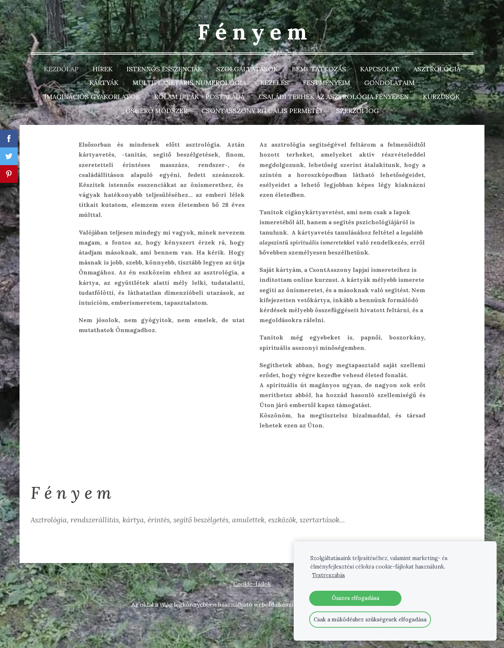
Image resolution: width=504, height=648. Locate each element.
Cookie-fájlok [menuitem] (252, 583)
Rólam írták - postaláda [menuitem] (199, 96)
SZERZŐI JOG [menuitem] (357, 110)
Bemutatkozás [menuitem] (319, 69)
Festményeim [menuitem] (326, 82)
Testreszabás (328, 575)
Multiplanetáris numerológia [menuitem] (189, 82)
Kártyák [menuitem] (103, 82)
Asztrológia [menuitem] (436, 69)
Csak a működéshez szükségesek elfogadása (370, 619)
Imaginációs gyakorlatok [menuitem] (92, 96)
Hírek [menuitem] (103, 69)
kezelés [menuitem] (274, 82)
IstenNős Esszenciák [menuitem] (164, 69)
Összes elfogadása (355, 598)
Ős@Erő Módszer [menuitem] (156, 110)
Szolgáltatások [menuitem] (247, 69)
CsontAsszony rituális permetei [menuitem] (261, 110)
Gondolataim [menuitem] (389, 82)
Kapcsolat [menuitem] (379, 69)
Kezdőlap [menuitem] (61, 69)
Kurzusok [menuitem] (441, 96)
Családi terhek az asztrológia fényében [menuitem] (334, 96)
